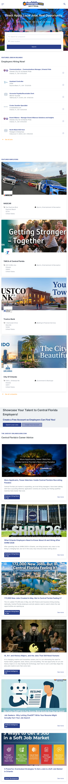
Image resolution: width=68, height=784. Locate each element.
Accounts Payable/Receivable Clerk (21, 93)
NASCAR (7, 203)
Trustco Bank (9, 319)
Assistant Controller (16, 81)
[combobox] (34, 37)
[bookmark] (63, 73)
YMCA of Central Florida (14, 261)
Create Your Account (32, 425)
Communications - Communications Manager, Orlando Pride (30, 69)
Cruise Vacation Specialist (18, 105)
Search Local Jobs (12, 425)
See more (60, 497)
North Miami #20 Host (17, 130)
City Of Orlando (10, 377)
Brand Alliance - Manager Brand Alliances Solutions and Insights (31, 117)
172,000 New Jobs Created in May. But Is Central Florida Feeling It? (33, 598)
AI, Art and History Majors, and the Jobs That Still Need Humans (31, 656)
